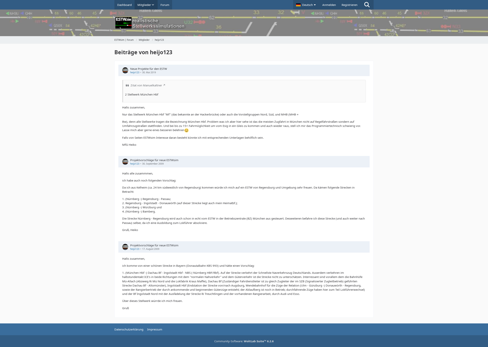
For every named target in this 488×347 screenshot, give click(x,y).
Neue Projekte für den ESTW (148, 69)
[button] (306, 5)
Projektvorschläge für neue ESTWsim (154, 160)
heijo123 (134, 72)
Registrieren (349, 5)
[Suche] (367, 5)
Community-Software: (244, 341)
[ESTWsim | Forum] (244, 22)
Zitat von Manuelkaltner (146, 85)
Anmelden (329, 5)
